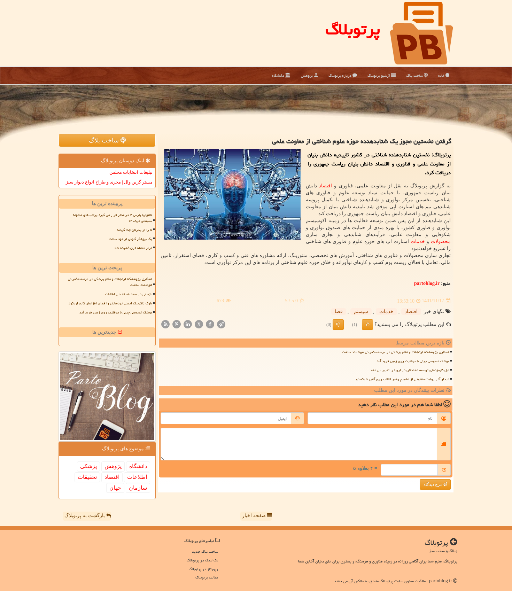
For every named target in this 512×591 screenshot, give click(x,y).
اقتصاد (325, 185)
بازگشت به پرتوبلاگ (85, 515)
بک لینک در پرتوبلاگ (202, 560)
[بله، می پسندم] (367, 324)
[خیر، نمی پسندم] (338, 324)
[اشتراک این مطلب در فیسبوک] (210, 323)
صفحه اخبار (254, 515)
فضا (339, 311)
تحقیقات (87, 477)
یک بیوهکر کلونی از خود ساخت (130, 238)
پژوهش (307, 75)
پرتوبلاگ (352, 29)
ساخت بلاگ (415, 75)
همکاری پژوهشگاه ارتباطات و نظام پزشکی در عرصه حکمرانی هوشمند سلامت (395, 352)
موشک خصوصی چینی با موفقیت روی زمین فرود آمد (413, 361)
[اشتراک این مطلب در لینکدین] (188, 323)
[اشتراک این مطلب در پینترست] (176, 323)
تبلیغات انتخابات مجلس (131, 172)
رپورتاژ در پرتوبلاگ (203, 569)
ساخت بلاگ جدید (205, 551)
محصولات (441, 241)
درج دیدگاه (433, 484)
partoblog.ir (427, 283)
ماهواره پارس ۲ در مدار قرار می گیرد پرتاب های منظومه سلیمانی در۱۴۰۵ (112, 217)
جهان (115, 488)
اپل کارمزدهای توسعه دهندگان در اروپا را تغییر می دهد (409, 370)
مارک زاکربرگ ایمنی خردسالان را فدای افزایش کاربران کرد (110, 303)
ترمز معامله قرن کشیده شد (133, 247)
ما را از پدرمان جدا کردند (134, 229)
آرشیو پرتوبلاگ (379, 75)
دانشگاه (278, 75)
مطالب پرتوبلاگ (206, 577)
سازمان (138, 488)
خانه (441, 75)
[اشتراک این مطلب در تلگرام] (221, 323)
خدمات (418, 241)
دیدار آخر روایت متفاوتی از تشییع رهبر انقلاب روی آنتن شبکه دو (402, 379)
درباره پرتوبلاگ (340, 75)
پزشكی (88, 466)
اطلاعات (137, 477)
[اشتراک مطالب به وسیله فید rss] (165, 323)
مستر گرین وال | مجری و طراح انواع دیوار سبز (109, 182)
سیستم (361, 311)
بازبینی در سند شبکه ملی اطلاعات (128, 294)
